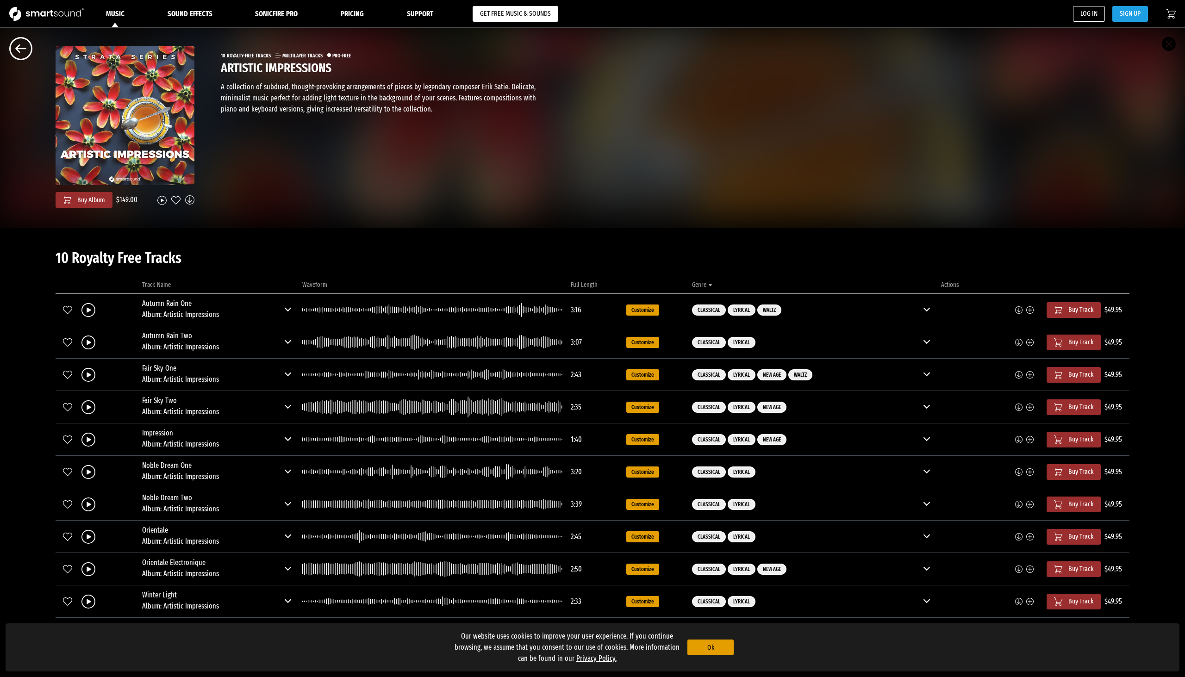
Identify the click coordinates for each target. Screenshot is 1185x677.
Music (115, 13)
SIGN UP (1130, 13)
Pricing (352, 13)
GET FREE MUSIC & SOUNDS (515, 13)
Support (420, 13)
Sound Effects (190, 13)
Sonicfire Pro (276, 13)
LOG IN (1089, 13)
